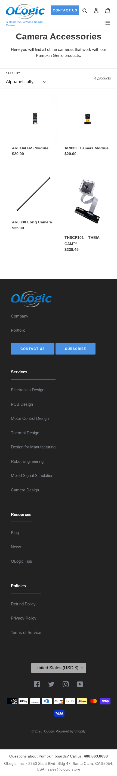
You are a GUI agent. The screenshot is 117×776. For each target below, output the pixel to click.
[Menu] (107, 22)
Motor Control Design (30, 418)
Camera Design (25, 490)
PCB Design (22, 404)
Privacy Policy (23, 618)
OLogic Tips (21, 561)
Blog (15, 532)
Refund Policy (23, 604)
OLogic (49, 731)
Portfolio (18, 330)
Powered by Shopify (70, 731)
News (16, 546)
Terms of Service (26, 632)
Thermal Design (25, 432)
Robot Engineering (27, 461)
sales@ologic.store (64, 769)
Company (19, 316)
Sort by (13, 73)
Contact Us (65, 10)
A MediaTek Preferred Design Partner (24, 23)
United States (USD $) (56, 668)
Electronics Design (27, 389)
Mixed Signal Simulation (32, 475)
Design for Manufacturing (33, 447)
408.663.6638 (96, 756)
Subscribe (75, 349)
